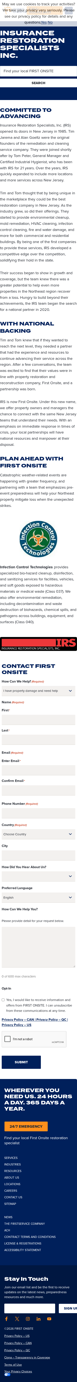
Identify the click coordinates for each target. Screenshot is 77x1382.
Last (5, 730)
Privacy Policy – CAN (18, 1343)
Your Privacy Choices (18, 1371)
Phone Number (20, 803)
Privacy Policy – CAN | (19, 1019)
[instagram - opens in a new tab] (28, 1319)
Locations (12, 1184)
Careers (10, 1191)
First (5, 710)
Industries (12, 1164)
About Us (11, 1177)
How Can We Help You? (20, 909)
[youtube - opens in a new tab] (49, 1319)
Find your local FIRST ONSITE (28, 71)
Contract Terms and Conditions (30, 1237)
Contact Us (13, 1197)
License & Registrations (22, 1243)
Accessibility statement (22, 1250)
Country (14, 824)
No (50, 22)
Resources (12, 1171)
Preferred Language (17, 888)
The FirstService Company (24, 1224)
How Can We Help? (23, 681)
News (8, 1217)
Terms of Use (13, 1365)
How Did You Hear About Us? (24, 867)
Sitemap (10, 1204)
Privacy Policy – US (16, 1024)
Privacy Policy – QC (17, 1350)
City (5, 845)
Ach (7, 1230)
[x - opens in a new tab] (17, 1319)
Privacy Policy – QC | (52, 1019)
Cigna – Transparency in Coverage (27, 1357)
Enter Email (10, 760)
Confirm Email (13, 780)
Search (38, 83)
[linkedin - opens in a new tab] (38, 1319)
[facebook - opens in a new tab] (6, 1319)
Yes (44, 22)
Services (11, 1158)
